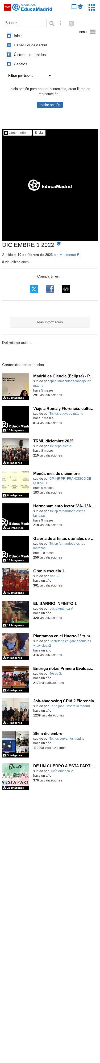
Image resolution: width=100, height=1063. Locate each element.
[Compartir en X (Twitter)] (34, 289)
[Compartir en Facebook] (50, 289)
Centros (20, 64)
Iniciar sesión (50, 105)
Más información (50, 322)
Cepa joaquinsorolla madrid (69, 706)
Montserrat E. (70, 255)
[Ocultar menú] (87, 32)
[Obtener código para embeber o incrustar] (66, 289)
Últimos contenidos (30, 54)
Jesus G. (55, 673)
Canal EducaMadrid (30, 45)
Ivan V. (54, 576)
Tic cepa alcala (60, 446)
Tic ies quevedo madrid (66, 413)
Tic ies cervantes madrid (67, 738)
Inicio (18, 36)
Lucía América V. (61, 608)
